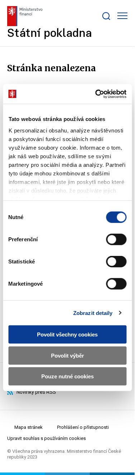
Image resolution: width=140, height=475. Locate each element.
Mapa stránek (28, 427)
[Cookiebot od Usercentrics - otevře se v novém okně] (95, 93)
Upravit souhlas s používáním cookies (46, 438)
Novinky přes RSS (36, 392)
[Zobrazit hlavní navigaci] (122, 16)
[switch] (116, 239)
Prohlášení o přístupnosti (83, 427)
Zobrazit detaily (93, 313)
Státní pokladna (49, 33)
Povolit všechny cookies (67, 334)
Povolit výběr (67, 355)
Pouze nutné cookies (67, 376)
